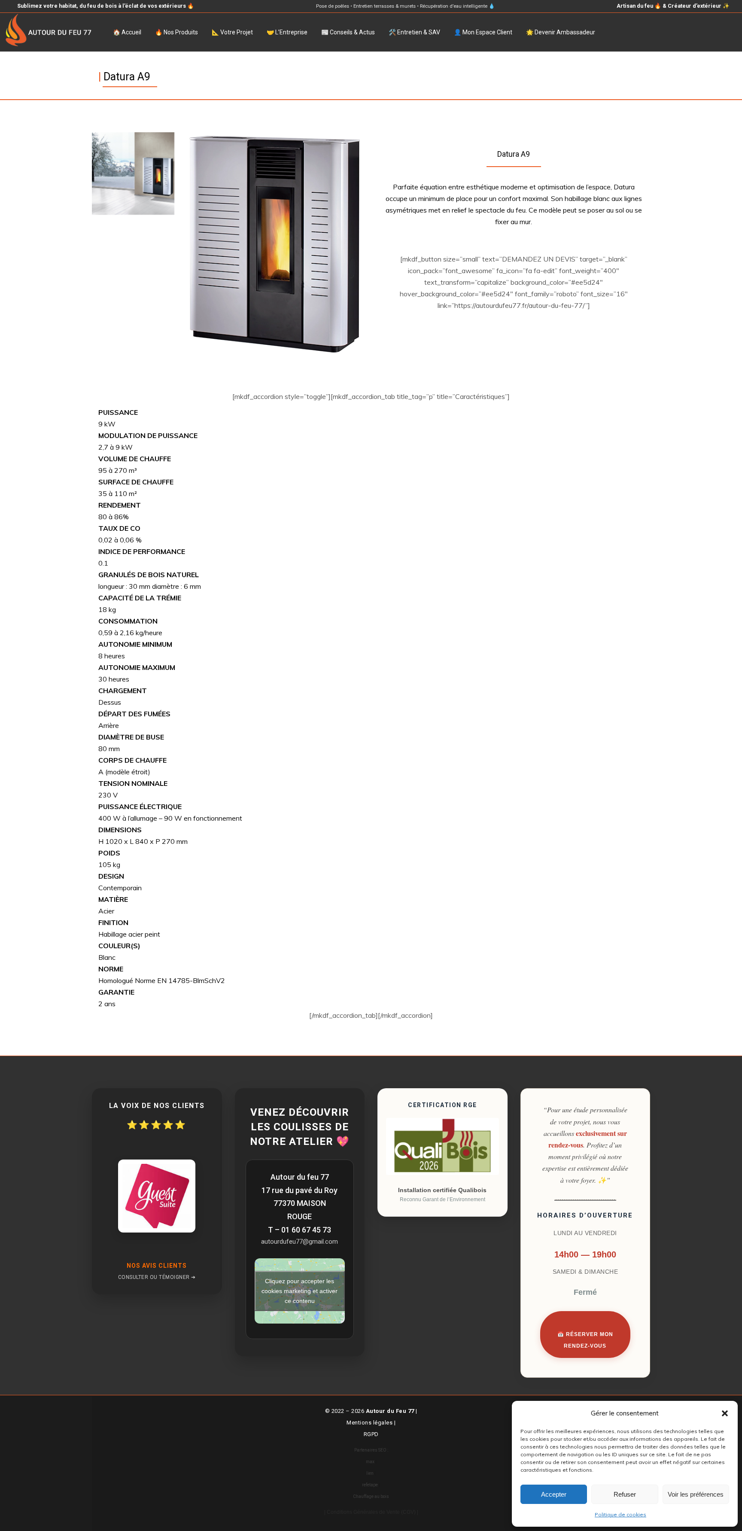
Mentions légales (369, 1422)
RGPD (371, 1434)
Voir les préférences (696, 1494)
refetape (370, 1484)
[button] (725, 1413)
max (370, 1461)
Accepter (553, 1494)
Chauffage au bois (371, 1496)
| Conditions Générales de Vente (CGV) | (371, 1512)
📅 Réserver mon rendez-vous (585, 1340)
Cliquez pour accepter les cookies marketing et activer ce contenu (300, 1290)
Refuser (625, 1494)
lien (370, 1473)
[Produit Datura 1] (133, 173)
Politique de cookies (620, 1514)
